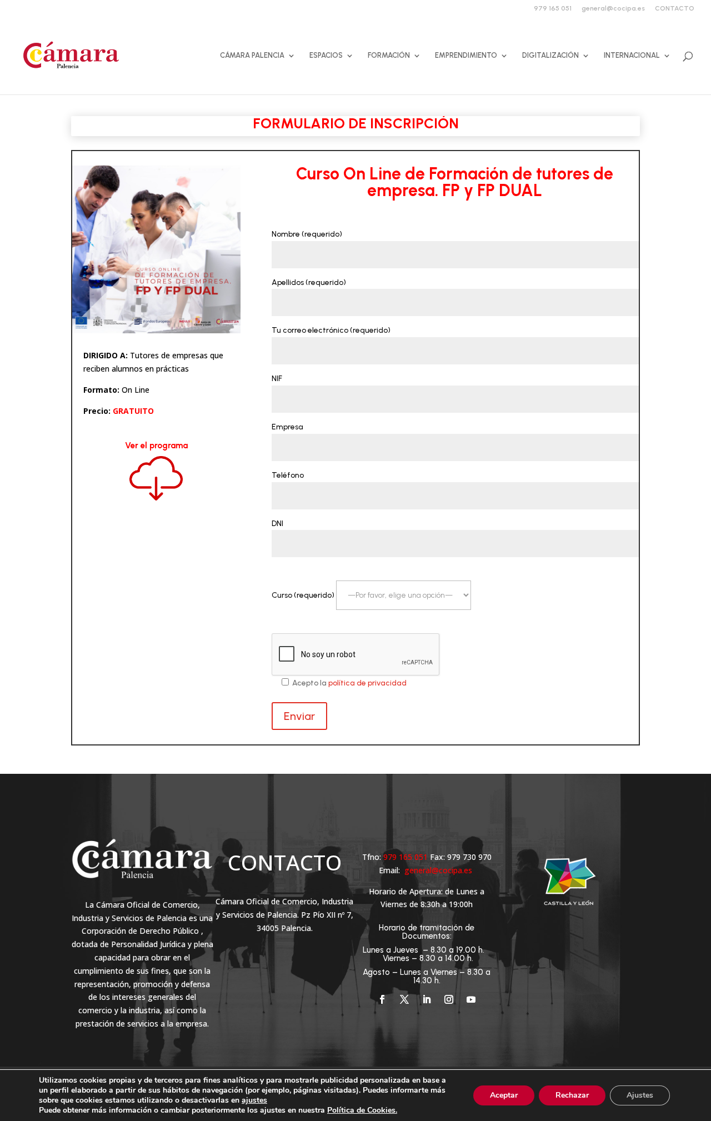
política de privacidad (367, 683)
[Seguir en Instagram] (449, 999)
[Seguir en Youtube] (471, 999)
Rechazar (572, 1095)
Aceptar (504, 1095)
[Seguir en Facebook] (382, 999)
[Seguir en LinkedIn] (426, 999)
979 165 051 (553, 8)
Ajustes (640, 1095)
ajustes (254, 1100)
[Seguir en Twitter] (404, 999)
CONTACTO (674, 8)
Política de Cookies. (362, 1110)
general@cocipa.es (613, 8)
